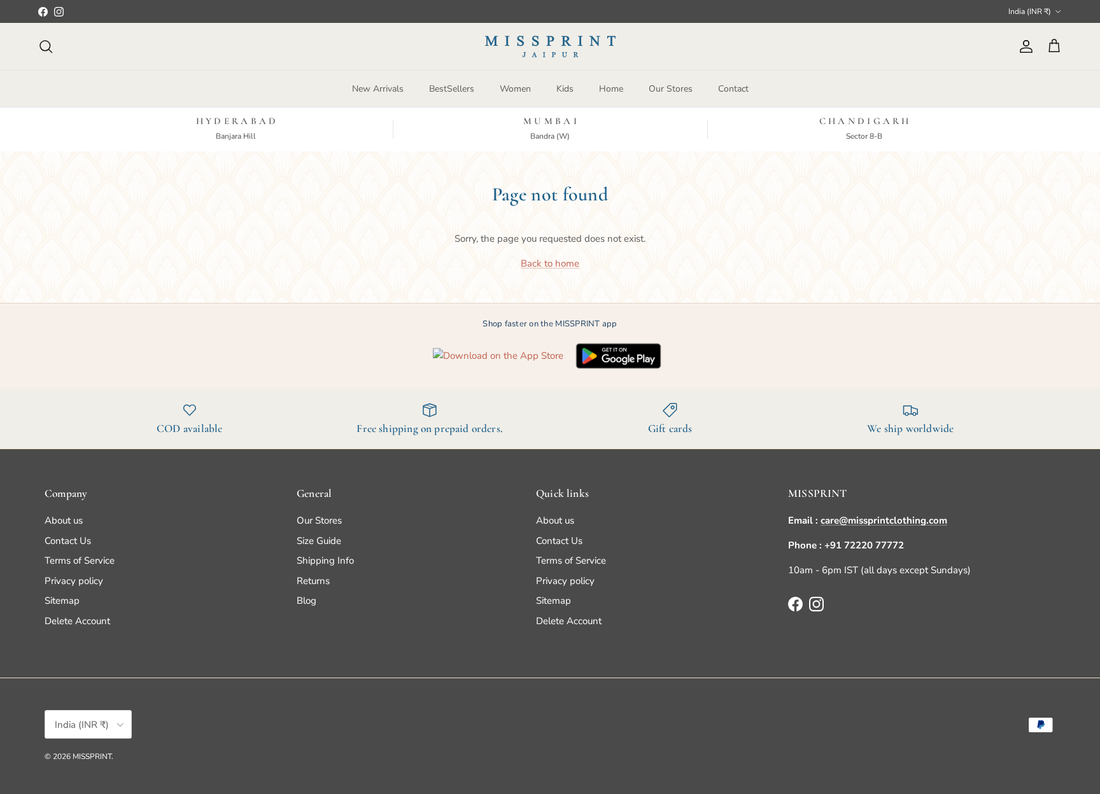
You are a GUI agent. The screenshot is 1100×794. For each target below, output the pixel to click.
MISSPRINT (92, 756)
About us (64, 520)
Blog (306, 600)
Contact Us (68, 540)
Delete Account (77, 621)
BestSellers (451, 89)
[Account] (1023, 46)
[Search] (45, 46)
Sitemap (62, 600)
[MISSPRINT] (550, 46)
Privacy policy (74, 581)
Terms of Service (80, 560)
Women (515, 89)
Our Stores (671, 89)
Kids (565, 89)
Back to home (550, 263)
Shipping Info (325, 560)
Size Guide (319, 540)
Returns (313, 581)
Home (611, 89)
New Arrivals (378, 89)
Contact (733, 89)
